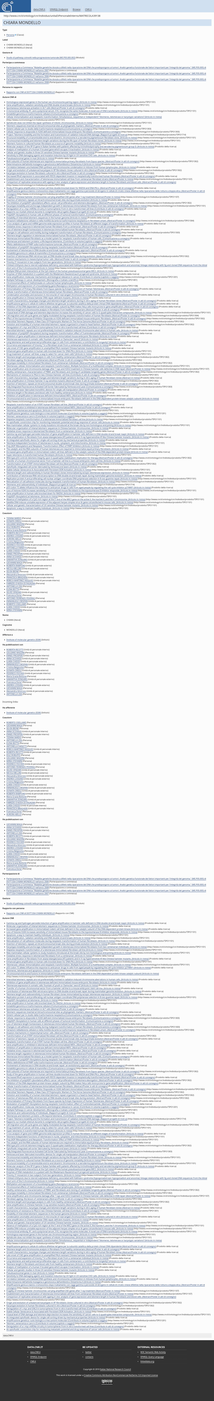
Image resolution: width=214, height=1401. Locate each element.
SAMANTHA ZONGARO (16, 559)
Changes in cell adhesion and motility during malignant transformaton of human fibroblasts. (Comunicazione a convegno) (63, 232)
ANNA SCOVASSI (14, 556)
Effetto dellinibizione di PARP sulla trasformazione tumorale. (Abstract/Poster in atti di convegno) (51, 244)
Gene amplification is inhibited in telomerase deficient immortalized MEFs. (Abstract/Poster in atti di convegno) (58, 407)
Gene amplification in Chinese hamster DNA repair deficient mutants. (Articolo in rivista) (47, 297)
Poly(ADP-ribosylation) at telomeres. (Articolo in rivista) (32, 496)
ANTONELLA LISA (14, 586)
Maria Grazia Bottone (16, 530)
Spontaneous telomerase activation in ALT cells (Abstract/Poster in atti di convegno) (45, 108)
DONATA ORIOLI (14, 521)
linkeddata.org (147, 1361)
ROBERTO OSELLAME (16, 604)
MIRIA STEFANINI (14, 610)
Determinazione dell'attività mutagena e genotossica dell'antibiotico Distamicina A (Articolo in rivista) (53, 164)
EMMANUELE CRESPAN (17, 601)
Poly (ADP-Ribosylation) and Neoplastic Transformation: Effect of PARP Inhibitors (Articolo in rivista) (52, 446)
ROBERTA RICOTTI (14, 533)
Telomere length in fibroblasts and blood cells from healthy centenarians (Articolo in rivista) (49, 392)
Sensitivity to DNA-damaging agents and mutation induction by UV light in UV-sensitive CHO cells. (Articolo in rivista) (60, 155)
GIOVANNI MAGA (14, 562)
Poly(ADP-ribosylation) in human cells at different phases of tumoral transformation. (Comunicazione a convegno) (59, 214)
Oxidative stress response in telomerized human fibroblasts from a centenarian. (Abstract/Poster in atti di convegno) (61, 226)
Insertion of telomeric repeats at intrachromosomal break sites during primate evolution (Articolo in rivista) (56, 200)
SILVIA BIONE (12, 571)
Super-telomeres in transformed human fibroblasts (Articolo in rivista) (39, 455)
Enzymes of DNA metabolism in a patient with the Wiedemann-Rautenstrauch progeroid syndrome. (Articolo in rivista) (61, 274)
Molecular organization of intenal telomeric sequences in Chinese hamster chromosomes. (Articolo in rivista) (57, 428)
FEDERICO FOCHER (15, 544)
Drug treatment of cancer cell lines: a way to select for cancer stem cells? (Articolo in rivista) (49, 354)
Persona (10, 34)
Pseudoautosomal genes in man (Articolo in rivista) (30, 158)
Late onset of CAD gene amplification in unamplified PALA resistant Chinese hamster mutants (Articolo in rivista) (58, 348)
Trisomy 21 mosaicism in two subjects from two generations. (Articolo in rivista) (43, 262)
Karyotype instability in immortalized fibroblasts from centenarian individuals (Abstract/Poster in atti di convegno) (59, 363)
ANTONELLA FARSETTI (16, 547)
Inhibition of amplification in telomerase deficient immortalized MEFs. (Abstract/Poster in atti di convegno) (56, 395)
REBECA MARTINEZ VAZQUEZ (19, 580)
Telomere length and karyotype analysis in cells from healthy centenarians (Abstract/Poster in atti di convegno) (58, 357)
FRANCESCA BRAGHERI (16, 577)
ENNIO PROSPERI (14, 553)
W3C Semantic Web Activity (153, 1352)
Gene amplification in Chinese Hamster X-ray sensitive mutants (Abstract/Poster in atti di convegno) (53, 380)
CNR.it (88, 9)
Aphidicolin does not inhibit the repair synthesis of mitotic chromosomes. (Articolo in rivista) (49, 122)
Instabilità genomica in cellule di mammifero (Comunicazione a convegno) (41, 253)
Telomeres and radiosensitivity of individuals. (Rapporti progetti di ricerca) (41, 484)
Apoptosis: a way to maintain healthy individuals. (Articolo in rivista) (37, 508)
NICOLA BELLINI (13, 568)
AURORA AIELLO (14, 539)
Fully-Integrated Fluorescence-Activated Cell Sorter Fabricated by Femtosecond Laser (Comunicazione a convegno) (59, 386)
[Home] (15, 6)
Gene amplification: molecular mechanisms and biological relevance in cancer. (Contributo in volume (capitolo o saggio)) (62, 277)
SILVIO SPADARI (13, 592)
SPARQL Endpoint (59, 9)
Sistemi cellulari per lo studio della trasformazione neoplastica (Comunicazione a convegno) (49, 128)
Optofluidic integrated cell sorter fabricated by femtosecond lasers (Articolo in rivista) (46, 466)
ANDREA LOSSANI (14, 536)
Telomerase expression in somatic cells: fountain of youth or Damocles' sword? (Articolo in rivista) (52, 339)
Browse (76, 9)
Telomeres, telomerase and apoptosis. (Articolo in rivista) (33, 410)
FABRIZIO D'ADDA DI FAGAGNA (20, 583)
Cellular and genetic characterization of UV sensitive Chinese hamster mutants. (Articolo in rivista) (52, 505)
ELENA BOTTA (12, 589)
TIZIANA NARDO (13, 518)
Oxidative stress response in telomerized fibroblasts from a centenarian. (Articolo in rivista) (49, 431)
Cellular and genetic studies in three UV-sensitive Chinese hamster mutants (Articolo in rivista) (50, 152)
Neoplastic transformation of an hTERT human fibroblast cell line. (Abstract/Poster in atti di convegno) (54, 404)
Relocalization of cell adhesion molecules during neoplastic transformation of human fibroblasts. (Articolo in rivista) (60, 481)
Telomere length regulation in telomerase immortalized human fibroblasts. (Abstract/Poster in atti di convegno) (58, 235)
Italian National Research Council (115, 1369)
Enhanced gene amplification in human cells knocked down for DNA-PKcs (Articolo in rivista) (49, 351)
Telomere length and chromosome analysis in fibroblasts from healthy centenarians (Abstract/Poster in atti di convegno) (63, 309)
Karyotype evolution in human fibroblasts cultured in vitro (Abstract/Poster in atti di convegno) (50, 173)
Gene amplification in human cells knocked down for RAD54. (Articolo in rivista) (43, 493)
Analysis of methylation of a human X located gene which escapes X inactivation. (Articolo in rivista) (52, 149)
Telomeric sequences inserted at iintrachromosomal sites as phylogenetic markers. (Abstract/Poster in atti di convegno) (62, 125)
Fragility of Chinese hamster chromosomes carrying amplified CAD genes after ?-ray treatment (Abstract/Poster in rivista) (63, 197)
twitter (88, 1352)
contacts (89, 1356)
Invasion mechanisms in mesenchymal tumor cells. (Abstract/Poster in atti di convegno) (47, 259)
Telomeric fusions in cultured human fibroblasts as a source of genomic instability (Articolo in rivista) (53, 143)
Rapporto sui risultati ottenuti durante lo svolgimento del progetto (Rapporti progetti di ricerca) (51, 211)
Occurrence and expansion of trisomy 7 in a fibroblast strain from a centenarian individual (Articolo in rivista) (57, 345)
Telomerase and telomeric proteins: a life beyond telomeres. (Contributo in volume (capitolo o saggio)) (54, 241)
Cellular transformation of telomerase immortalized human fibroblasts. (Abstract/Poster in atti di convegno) (57, 291)
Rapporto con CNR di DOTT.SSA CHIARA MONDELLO (30, 92)
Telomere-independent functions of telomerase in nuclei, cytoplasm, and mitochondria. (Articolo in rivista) (56, 443)
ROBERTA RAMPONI (15, 565)
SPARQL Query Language (152, 1356)
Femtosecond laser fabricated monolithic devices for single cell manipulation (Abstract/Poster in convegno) (56, 389)
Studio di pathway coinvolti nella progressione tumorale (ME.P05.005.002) (40, 57)
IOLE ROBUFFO (13, 527)
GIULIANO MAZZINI (15, 524)
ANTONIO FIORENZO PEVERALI (20, 598)
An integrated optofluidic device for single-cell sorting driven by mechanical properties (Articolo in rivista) (55, 440)
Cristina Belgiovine (15, 542)
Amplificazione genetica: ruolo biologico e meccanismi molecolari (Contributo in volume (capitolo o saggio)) (56, 413)
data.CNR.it (39, 9)
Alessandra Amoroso (16, 574)
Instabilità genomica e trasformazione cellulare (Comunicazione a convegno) (42, 114)
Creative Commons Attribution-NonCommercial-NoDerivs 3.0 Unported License (121, 1375)
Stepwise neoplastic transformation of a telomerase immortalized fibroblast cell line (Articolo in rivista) (54, 419)
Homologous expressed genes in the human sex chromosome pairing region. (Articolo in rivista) (51, 102)
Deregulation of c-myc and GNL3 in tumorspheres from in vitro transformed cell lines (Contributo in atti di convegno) (61, 327)
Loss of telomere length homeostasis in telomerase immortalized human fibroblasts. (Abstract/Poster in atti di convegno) (63, 229)
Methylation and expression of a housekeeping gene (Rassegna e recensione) (42, 286)
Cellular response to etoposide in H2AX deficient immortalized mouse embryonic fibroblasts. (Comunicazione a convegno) (63, 131)
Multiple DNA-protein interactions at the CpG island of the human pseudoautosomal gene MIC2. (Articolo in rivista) (60, 271)
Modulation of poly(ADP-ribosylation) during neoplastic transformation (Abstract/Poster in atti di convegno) (57, 247)
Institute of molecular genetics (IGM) (23, 639)
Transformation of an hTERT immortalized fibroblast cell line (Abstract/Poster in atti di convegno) (51, 463)
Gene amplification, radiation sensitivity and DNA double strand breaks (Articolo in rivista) (48, 105)
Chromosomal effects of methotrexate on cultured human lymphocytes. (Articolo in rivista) (48, 283)
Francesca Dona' (14, 595)
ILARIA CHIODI (13, 550)
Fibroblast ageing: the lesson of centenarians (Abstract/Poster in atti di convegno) (44, 360)
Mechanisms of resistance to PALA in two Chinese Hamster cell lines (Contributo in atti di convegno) (53, 374)
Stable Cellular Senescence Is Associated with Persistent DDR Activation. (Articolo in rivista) (48, 469)
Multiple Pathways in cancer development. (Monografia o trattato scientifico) (42, 280)
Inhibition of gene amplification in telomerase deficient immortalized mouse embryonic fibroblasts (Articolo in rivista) (61, 336)
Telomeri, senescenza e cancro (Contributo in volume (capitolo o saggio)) (40, 416)
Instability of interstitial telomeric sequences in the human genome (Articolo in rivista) (46, 217)
